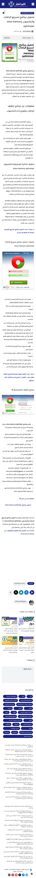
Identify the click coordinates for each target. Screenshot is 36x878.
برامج (6, 712)
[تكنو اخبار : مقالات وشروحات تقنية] (18, 4)
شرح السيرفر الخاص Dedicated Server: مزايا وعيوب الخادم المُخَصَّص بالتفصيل (18, 852)
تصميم (17, 724)
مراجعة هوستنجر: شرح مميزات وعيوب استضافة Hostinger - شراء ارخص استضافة (19, 750)
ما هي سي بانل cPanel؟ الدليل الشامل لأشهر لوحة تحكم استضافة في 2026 (18, 857)
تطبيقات (7, 724)
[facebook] (23, 875)
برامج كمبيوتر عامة (10, 716)
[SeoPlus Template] (31, 869)
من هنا (21, 499)
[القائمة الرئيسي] (33, 4)
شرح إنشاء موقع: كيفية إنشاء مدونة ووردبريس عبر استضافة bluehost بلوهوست (18, 811)
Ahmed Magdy (27, 31)
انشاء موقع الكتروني (26, 712)
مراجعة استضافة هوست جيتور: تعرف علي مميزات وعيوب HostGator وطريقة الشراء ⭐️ (18, 759)
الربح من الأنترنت (9, 704)
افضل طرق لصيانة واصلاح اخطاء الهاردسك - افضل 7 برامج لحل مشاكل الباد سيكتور (18, 377)
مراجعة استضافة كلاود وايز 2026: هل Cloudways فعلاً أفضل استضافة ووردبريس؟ (19, 774)
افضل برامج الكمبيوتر (11, 700)
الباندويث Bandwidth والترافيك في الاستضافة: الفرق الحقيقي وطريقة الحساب (19, 861)
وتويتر (16, 531)
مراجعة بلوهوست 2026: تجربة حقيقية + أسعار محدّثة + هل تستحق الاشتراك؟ (20, 778)
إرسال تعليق (27, 669)
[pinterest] (12, 875)
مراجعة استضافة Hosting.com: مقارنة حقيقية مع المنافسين (19, 745)
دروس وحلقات (15, 728)
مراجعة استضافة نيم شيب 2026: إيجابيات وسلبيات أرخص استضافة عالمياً (18, 764)
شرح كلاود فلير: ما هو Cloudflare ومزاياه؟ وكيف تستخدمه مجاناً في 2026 (19, 847)
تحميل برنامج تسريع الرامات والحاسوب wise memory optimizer (11, 631)
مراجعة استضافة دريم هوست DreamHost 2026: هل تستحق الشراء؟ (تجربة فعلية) (18, 788)
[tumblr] (9, 875)
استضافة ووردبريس (26, 700)
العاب (30, 708)
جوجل (30, 728)
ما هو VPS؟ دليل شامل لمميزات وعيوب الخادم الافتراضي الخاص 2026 (19, 835)
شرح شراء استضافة (26, 732)
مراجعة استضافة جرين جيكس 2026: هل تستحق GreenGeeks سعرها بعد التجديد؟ (19, 797)
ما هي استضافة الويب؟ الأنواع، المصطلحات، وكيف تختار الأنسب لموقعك (18, 825)
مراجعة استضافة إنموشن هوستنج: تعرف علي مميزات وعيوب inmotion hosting (20, 769)
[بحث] (3, 4)
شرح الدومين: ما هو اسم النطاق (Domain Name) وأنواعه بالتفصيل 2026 (19, 821)
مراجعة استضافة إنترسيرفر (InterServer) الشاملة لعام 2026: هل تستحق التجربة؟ (19, 792)
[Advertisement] (18, 560)
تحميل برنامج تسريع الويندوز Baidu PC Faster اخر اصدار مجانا (10, 650)
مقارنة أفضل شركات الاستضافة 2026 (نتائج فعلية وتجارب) (19, 807)
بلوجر (30, 720)
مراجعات (6, 732)
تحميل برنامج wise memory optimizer (18, 505)
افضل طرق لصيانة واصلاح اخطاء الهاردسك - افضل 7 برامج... (26, 650)
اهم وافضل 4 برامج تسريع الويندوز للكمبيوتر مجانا (26, 630)
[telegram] (26, 875)
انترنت (20, 708)
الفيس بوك (22, 531)
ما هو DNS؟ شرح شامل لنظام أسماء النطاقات (19, 839)
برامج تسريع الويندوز (27, 13)
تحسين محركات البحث (15, 720)
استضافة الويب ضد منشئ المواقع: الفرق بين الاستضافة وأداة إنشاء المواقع (20, 843)
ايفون (14, 712)
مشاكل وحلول (28, 736)
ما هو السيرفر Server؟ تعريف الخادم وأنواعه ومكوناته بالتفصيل (20, 830)
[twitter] (19, 875)
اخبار (23, 696)
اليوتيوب (10, 531)
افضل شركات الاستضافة (25, 704)
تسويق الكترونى (27, 724)
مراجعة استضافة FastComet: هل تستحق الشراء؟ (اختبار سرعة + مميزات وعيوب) (19, 755)
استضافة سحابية (11, 696)
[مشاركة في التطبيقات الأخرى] (10, 592)
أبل (31, 696)
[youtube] (16, 875)
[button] (26, 592)
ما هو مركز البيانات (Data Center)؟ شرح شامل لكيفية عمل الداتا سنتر (19, 816)
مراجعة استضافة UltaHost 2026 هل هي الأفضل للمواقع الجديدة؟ (19, 783)
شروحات (14, 732)
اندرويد (10, 708)
